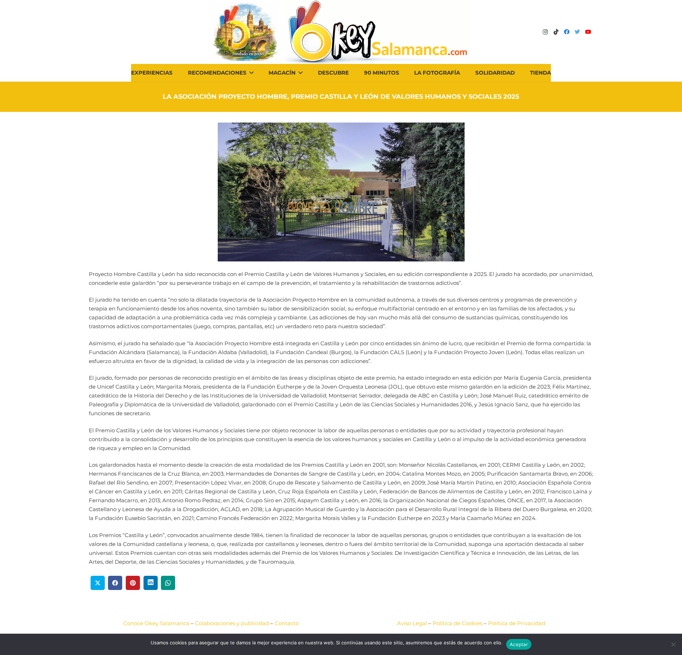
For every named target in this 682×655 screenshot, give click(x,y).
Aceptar (519, 644)
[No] (673, 644)
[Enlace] (377, 32)
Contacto (287, 623)
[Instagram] (545, 32)
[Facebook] (566, 32)
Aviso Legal (412, 623)
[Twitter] (577, 32)
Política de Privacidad (516, 623)
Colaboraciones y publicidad (232, 623)
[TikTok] (556, 32)
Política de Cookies (457, 623)
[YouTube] (588, 32)
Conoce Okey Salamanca (156, 623)
